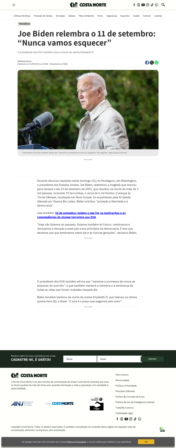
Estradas (60, 15)
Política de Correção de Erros (130, 396)
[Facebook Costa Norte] (134, 4)
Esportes (125, 15)
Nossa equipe (122, 380)
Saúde (136, 15)
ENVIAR (152, 359)
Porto (100, 15)
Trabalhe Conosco (125, 407)
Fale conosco (122, 374)
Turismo (147, 15)
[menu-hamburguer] (13, 4)
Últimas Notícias (22, 15)
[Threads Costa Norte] (138, 4)
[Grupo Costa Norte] (60, 403)
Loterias (158, 15)
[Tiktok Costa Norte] (152, 4)
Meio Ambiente (86, 15)
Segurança (111, 15)
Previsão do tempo (43, 15)
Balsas (71, 15)
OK (146, 442)
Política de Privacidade (76, 442)
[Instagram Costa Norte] (147, 4)
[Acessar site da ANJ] (22, 403)
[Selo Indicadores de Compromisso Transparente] (97, 403)
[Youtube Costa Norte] (143, 4)
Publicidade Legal (124, 413)
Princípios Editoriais (125, 391)
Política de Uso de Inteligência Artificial (135, 402)
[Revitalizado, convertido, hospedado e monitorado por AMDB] (162, 429)
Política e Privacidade (126, 385)
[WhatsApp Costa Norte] (156, 4)
